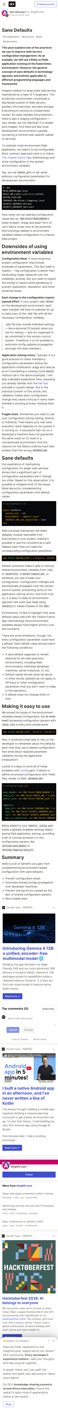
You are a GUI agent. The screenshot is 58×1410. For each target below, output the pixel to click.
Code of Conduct (20, 1039)
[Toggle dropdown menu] (53, 907)
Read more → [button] (12, 996)
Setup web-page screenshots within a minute (27, 1195)
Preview (28, 1029)
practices (28, 36)
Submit (13, 1029)
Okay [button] (8, 1404)
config (25, 770)
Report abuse (39, 1039)
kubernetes (10, 41)
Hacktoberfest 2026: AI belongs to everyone (22, 1300)
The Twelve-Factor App (17, 157)
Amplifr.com (37, 11)
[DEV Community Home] (12, 4)
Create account (45, 4)
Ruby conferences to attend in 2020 (22, 1223)
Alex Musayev (18, 11)
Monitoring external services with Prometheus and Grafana (28, 1209)
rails (39, 36)
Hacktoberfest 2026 (13, 1318)
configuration (11, 36)
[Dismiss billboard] (53, 1340)
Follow (29, 1174)
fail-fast (43, 383)
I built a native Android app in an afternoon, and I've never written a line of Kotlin (28, 1096)
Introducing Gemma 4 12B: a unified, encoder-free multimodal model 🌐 (28, 953)
